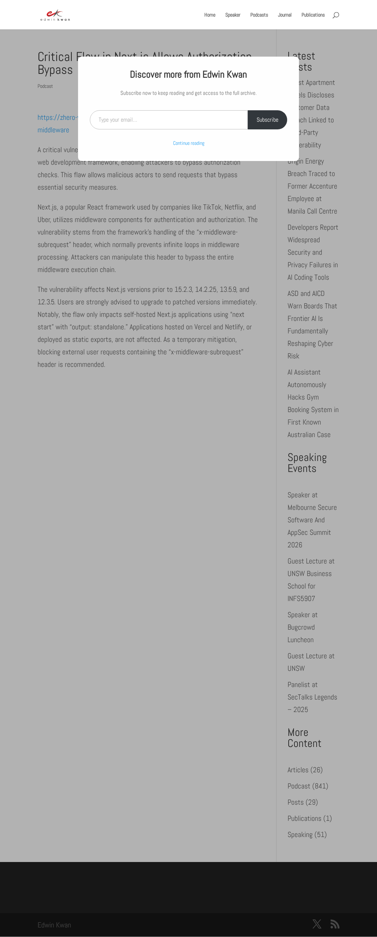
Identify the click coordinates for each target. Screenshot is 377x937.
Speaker (232, 15)
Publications (313, 15)
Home (209, 15)
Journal (285, 15)
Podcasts (259, 15)
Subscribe (267, 120)
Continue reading (188, 143)
